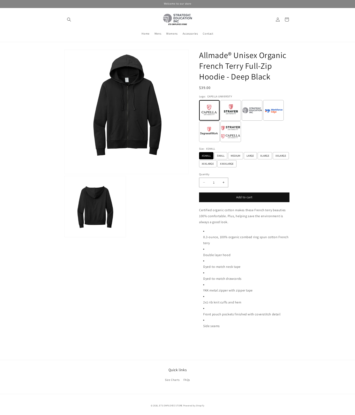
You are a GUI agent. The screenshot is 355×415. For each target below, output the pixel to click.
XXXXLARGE (227, 164)
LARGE (250, 155)
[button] (69, 19)
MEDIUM (235, 155)
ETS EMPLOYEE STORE (171, 405)
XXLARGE (280, 155)
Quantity (204, 174)
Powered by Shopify (193, 405)
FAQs (186, 380)
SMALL (221, 155)
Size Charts (172, 380)
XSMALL (206, 155)
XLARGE (264, 155)
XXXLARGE (208, 164)
